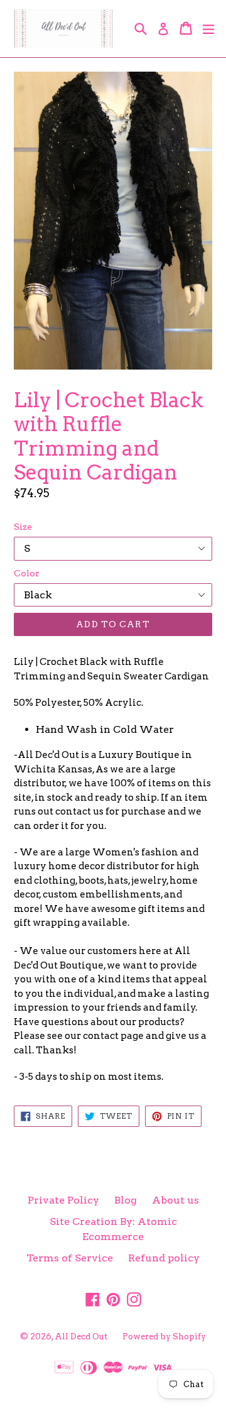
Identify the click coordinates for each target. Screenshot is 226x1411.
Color (27, 573)
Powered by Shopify (164, 1336)
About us (175, 1200)
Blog (125, 1200)
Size (23, 527)
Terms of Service (69, 1258)
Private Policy (63, 1200)
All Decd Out (81, 1336)
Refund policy (164, 1258)
